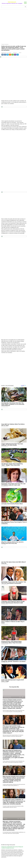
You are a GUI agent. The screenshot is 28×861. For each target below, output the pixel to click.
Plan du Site (15, 846)
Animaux (15, 52)
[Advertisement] (14, 26)
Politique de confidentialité (6, 846)
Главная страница (4, 44)
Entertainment (12, 2)
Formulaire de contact (9, 848)
